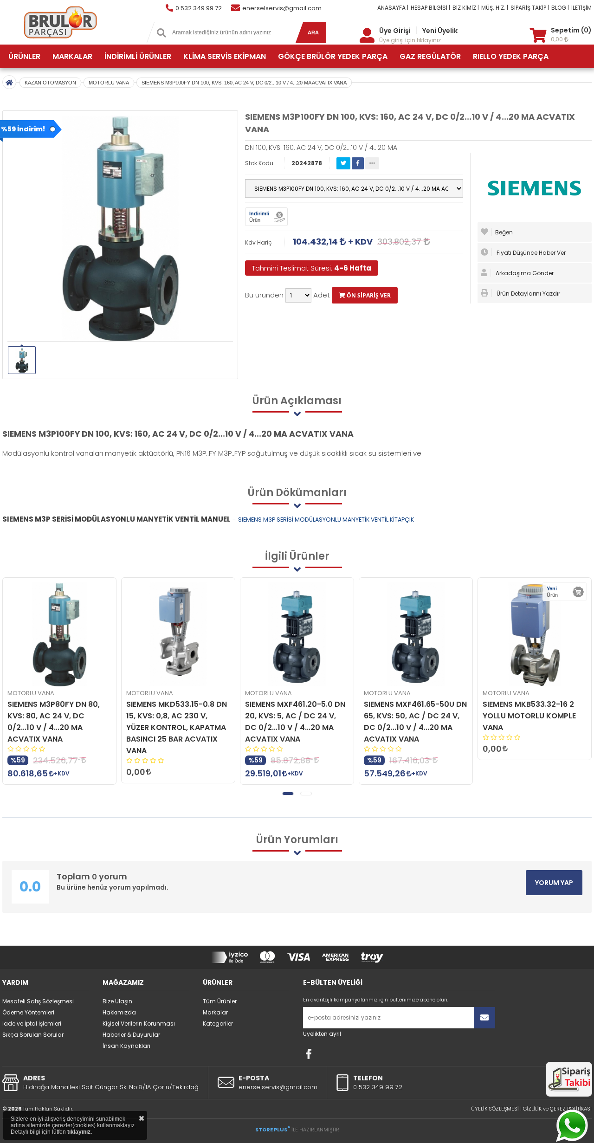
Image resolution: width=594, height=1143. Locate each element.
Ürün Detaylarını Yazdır (527, 293)
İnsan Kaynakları (126, 1046)
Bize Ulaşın (117, 1001)
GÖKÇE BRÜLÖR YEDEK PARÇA (332, 56)
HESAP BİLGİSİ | (430, 8)
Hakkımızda (119, 1012)
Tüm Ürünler (220, 1001)
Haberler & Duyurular (131, 1035)
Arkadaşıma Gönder (524, 273)
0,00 (557, 39)
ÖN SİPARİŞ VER (368, 295)
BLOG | (560, 8)
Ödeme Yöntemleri (28, 1012)
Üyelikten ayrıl (322, 1034)
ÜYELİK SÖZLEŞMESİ (495, 1108)
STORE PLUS (272, 1129)
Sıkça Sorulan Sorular (33, 1035)
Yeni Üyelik (440, 30)
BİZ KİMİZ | (465, 8)
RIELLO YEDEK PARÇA (511, 56)
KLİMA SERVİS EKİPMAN (224, 56)
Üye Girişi (395, 30)
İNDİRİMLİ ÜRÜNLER (137, 56)
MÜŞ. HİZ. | (494, 8)
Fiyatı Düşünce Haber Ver (530, 253)
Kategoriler (218, 1023)
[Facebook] (308, 1053)
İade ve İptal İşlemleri (31, 1023)
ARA (313, 32)
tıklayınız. (79, 1132)
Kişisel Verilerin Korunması (139, 1023)
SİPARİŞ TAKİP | (529, 8)
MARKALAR (72, 56)
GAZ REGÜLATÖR (430, 56)
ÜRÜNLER (24, 56)
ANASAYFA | (392, 8)
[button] (288, 793)
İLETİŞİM (581, 8)
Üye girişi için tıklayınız (410, 40)
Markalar (215, 1012)
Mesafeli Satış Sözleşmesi (38, 1001)
